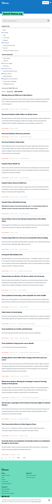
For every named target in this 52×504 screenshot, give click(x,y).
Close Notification (47, 500)
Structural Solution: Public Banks (13, 142)
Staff (3, 477)
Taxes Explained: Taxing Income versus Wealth (18, 343)
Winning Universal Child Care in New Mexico (17, 95)
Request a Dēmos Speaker (8, 493)
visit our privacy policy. (36, 501)
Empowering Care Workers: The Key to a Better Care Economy (23, 276)
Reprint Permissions (6, 483)
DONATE (45, 2)
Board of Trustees (6, 475)
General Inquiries (6, 489)
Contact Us (4, 487)
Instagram (8, 497)
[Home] (5, 4)
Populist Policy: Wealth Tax (11, 164)
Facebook (3, 497)
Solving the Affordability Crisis (12, 254)
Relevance (10, 91)
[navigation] (50, 2)
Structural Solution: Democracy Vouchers (16, 133)
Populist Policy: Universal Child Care (14, 183)
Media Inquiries (5, 491)
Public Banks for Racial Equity (12, 312)
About (3, 473)
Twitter (5, 497)
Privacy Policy (5, 481)
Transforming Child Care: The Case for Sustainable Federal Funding (25, 238)
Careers (3, 479)
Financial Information (31, 475)
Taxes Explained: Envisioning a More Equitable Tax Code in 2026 (24, 295)
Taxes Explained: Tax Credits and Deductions (17, 329)
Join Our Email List (30, 477)
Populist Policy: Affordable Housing (14, 202)
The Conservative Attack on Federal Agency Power (19, 424)
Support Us (29, 473)
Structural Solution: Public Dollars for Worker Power (20, 114)
